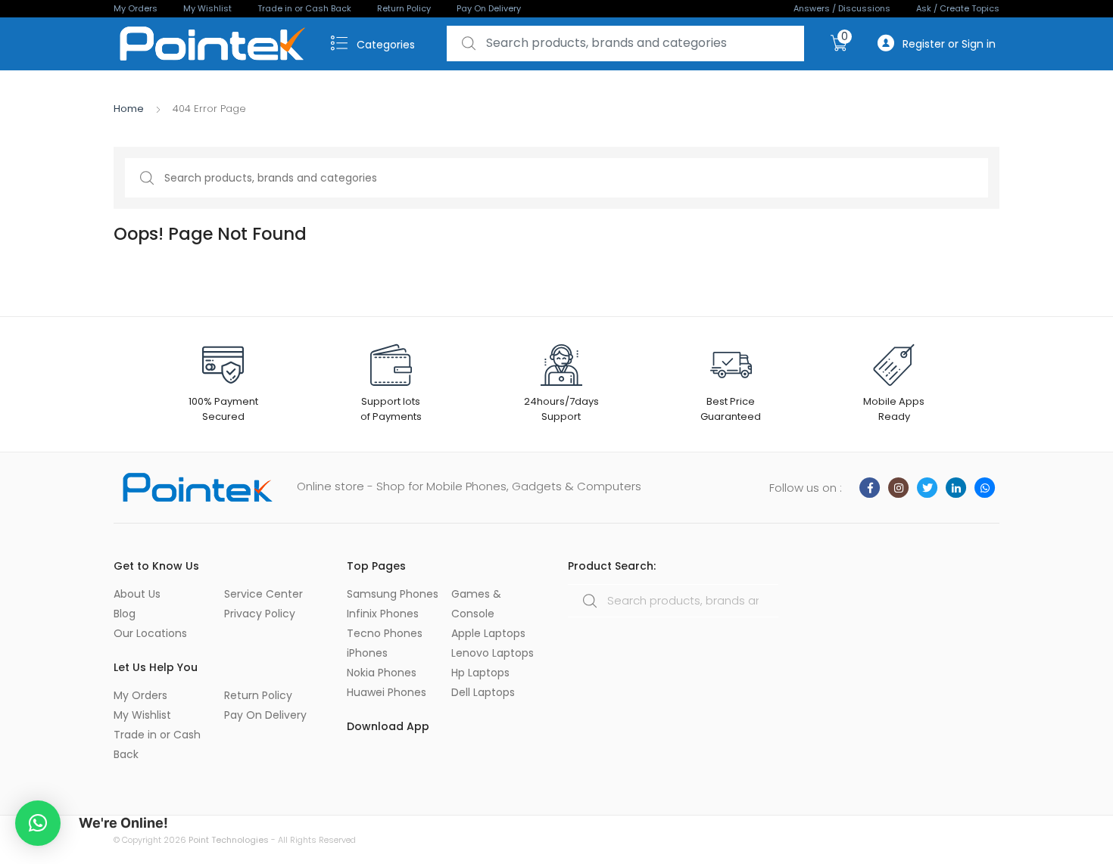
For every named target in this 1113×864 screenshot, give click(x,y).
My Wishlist (207, 8)
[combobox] (625, 43)
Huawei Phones (386, 692)
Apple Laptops (488, 633)
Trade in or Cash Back (304, 8)
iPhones (367, 652)
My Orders (135, 8)
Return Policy (404, 8)
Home (129, 108)
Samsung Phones (392, 593)
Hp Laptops (480, 672)
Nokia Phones (381, 672)
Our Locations (150, 633)
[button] (38, 823)
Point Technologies (229, 840)
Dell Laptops (483, 692)
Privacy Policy (259, 613)
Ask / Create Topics (957, 8)
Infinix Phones (383, 613)
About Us (137, 593)
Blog (125, 613)
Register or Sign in (949, 43)
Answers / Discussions (841, 8)
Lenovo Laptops (492, 652)
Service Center (263, 593)
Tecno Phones (384, 633)
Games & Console (476, 603)
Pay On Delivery (489, 8)
